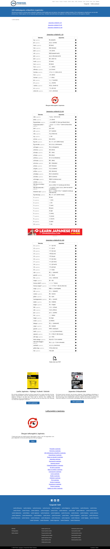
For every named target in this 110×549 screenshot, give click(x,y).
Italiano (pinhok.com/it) (46, 539)
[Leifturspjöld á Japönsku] (32, 430)
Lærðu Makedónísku (27, 515)
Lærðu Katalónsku (55, 513)
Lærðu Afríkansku (17, 508)
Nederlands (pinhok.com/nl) (77, 528)
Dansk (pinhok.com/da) (76, 535)
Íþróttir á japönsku (55, 476)
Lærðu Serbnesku (35, 518)
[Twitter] (55, 500)
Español (69, 1)
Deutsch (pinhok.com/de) (47, 530)
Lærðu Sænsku (25, 518)
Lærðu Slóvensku (56, 518)
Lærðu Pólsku (65, 515)
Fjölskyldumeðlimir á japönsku (55, 465)
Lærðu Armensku (37, 508)
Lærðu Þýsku (84, 515)
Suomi (84, 1)
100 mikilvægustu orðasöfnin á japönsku (55, 453)
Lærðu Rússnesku (15, 518)
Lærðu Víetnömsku (75, 520)
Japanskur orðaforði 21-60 (55, 25)
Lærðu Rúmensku (93, 515)
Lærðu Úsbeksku (65, 520)
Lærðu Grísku (54, 510)
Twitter (97, 547)
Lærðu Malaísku (38, 515)
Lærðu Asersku (46, 508)
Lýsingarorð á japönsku (55, 471)
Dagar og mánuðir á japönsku (55, 457)
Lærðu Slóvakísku (45, 518)
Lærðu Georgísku (45, 510)
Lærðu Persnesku (56, 515)
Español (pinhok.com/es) (47, 537)
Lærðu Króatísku (84, 513)
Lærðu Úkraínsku (44, 520)
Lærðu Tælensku (75, 518)
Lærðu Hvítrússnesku (91, 510)
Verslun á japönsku (55, 482)
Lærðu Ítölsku (26, 513)
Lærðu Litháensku (16, 515)
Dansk (91, 1)
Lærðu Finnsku (17, 510)
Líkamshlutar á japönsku (55, 455)
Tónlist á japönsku (55, 486)
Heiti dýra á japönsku (55, 451)
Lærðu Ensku (93, 508)
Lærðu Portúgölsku (75, 515)
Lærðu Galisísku (35, 510)
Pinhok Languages (19, 547)
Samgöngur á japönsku (55, 484)
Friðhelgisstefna (15, 530)
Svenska (87, 1)
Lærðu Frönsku (26, 510)
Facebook (92, 547)
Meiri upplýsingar (32, 403)
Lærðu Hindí (72, 510)
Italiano (73, 1)
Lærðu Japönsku (15, 19)
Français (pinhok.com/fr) (46, 533)
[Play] (75, 40)
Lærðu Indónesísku (16, 513)
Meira (32, 441)
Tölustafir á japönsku (55, 448)
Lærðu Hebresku (63, 510)
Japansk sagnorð (55, 463)
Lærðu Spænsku (66, 518)
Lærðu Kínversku (65, 513)
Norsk (94, 1)
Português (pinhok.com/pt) (47, 535)
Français (61, 1)
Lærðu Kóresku (75, 513)
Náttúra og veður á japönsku (55, 488)
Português (65, 1)
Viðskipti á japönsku (55, 478)
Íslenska (97, 1)
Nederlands (80, 1)
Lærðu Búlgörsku (66, 508)
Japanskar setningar (55, 459)
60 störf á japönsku (55, 467)
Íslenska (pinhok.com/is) (76, 539)
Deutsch (57, 1)
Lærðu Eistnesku (84, 508)
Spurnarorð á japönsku (55, 461)
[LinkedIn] (58, 500)
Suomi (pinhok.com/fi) (75, 530)
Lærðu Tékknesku (94, 518)
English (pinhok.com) (46, 528)
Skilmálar (13, 528)
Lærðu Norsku (46, 515)
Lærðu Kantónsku (45, 513)
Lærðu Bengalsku (56, 508)
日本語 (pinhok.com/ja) (46, 542)
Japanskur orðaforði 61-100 (55, 27)
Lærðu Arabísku (27, 508)
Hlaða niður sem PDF (55, 362)
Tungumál (86, 4)
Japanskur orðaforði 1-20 (55, 22)
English (53, 1)
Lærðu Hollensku (80, 510)
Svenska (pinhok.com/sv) (76, 533)
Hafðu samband (95, 4)
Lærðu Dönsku (75, 508)
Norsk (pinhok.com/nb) (76, 537)
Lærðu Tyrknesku (34, 520)
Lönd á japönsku (55, 473)
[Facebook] (51, 500)
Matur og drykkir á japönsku (55, 469)
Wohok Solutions (33, 547)
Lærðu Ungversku (54, 520)
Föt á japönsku (55, 480)
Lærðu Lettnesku (94, 513)
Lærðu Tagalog (84, 518)
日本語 (76, 1)
